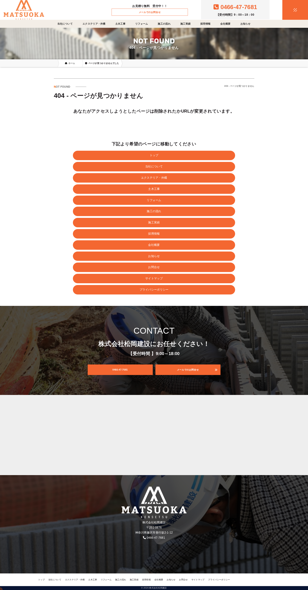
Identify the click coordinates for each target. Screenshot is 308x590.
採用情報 (205, 23)
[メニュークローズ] (291, 10)
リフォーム (141, 23)
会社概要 (225, 23)
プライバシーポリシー (154, 289)
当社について (65, 23)
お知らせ (245, 23)
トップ (154, 155)
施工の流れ (164, 23)
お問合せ (154, 267)
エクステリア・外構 (94, 23)
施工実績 (185, 23)
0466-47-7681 (156, 537)
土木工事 (120, 23)
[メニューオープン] (290, 9)
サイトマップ (154, 278)
